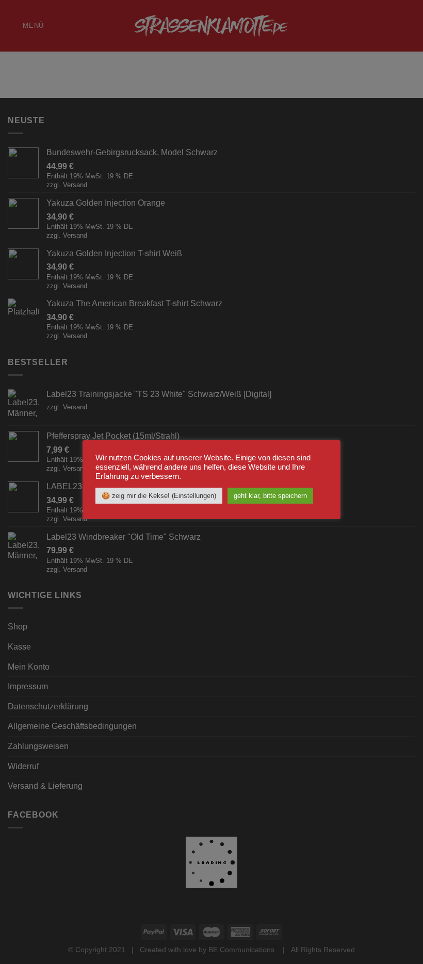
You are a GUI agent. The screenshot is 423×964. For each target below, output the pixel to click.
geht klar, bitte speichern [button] (270, 496)
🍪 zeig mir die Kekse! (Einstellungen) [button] (159, 496)
